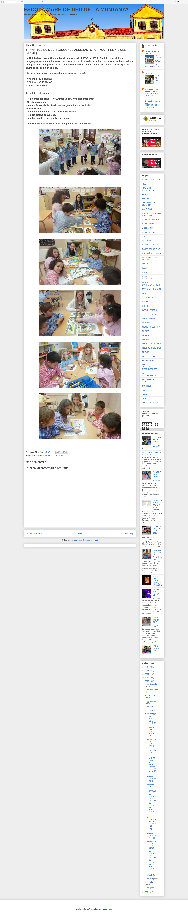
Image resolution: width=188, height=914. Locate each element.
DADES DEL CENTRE (151, 249)
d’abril (150, 875)
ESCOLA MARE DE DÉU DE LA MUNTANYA (76, 9)
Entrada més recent (34, 533)
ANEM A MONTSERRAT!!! (151, 836)
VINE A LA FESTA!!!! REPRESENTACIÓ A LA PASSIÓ (157, 580)
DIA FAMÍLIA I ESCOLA (151, 253)
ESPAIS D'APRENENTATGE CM (151, 284)
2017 (147, 674)
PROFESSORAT (149, 360)
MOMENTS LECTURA (151, 327)
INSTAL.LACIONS (149, 310)
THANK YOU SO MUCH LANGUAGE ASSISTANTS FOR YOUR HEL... (151, 726)
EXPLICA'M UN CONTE (151, 289)
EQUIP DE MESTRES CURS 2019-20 (157, 529)
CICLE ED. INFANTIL (150, 220)
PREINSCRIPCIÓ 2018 (151, 348)
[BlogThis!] (59, 452)
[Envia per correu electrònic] (56, 452)
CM (143, 236)
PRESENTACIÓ (148, 356)
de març (150, 879)
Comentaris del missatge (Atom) (86, 540)
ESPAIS (145, 272)
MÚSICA (145, 331)
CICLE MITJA (147, 228)
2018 (147, 671)
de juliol (150, 707)
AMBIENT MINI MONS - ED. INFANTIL (157, 476)
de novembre (152, 690)
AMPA (144, 194)
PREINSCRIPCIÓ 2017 (151, 344)
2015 (147, 681)
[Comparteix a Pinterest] (66, 452)
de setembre (152, 701)
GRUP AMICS (147, 298)
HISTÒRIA (146, 302)
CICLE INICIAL (58, 456)
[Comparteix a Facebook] (64, 452)
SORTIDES (146, 386)
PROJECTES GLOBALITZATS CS (150, 374)
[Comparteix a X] (61, 452)
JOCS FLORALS (149, 314)
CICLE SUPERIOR (149, 232)
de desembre (152, 684)
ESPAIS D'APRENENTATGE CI (151, 277)
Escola (145, 268)
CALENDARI (147, 209)
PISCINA (145, 340)
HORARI (145, 306)
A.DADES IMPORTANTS (152, 180)
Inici (80, 533)
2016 (147, 677)
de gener (151, 888)
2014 (147, 892)
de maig (150, 714)
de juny (150, 710)
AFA (144, 184)
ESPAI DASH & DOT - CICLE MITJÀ (156, 622)
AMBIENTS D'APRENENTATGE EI (151, 189)
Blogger (110, 909)
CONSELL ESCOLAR (150, 245)
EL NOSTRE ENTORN (150, 73)
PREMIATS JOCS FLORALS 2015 (151, 844)
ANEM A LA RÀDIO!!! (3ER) (151, 779)
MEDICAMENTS (148, 319)
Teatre (144, 394)
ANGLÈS (48, 456)
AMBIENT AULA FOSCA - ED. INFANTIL (157, 594)
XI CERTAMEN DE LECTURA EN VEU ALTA (151, 823)
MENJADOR (147, 323)
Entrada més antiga (125, 533)
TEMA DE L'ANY (149, 398)
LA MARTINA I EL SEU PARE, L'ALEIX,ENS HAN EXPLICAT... (151, 764)
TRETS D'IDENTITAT (150, 403)
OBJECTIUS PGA (157, 501)
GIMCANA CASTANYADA (157, 552)
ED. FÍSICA (146, 264)
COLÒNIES (146, 241)
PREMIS (145, 352)
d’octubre (151, 695)
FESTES (145, 293)
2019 (147, 667)
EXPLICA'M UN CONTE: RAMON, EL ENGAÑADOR (151, 746)
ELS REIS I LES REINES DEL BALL (153, 90)
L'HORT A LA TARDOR (158, 78)
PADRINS (146, 335)
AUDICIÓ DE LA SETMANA (148, 204)
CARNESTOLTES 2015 (157, 648)
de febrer (151, 882)
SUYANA (145, 390)
